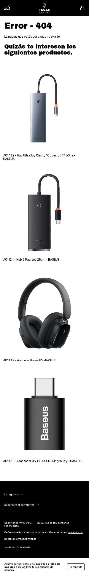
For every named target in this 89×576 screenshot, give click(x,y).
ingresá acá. (75, 532)
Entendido (76, 566)
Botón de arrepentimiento (20, 538)
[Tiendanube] (17, 547)
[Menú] (7, 8)
